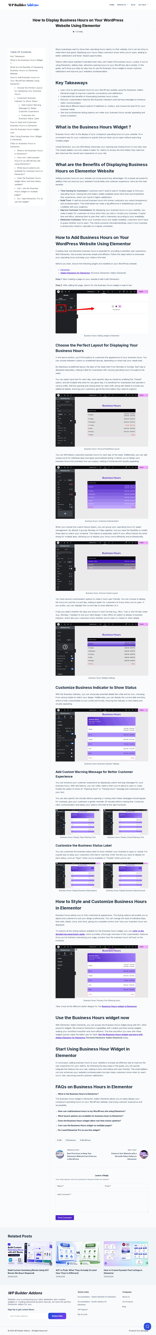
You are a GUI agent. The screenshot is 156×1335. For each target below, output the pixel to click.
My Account (82, 1314)
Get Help (142, 5)
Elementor (65, 270)
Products (121, 5)
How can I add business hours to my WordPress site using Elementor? (27, 160)
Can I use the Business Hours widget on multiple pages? (26, 191)
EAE (59, 1140)
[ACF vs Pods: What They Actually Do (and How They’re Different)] (78, 1253)
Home (111, 5)
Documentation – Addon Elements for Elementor (97, 1297)
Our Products (127, 1302)
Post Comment (65, 1217)
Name (60, 1186)
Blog (133, 5)
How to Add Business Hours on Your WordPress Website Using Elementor (25, 80)
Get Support (83, 1309)
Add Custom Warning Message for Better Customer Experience (30, 108)
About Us (126, 1297)
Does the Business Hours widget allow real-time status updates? (28, 181)
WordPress (85, 1140)
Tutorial (79, 32)
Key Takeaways (17, 56)
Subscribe (57, 1316)
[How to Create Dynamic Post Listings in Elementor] (126, 1253)
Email (108, 1186)
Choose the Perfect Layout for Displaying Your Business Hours (28, 91)
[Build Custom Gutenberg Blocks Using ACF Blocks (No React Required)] (30, 1253)
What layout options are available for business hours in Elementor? (29, 171)
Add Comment (64, 1194)
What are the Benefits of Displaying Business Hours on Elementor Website (26, 70)
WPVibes (144, 1331)
